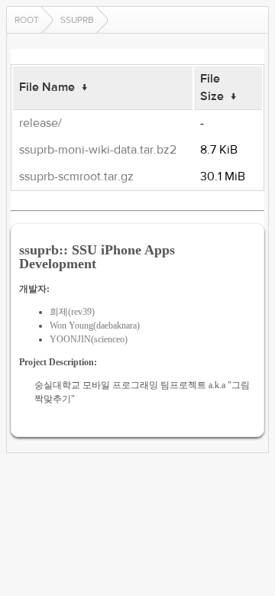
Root (27, 20)
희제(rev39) (72, 311)
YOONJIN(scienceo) (89, 339)
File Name (47, 87)
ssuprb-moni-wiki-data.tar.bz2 (97, 149)
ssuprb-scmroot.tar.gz (76, 176)
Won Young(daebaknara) (95, 325)
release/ (40, 123)
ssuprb (77, 20)
